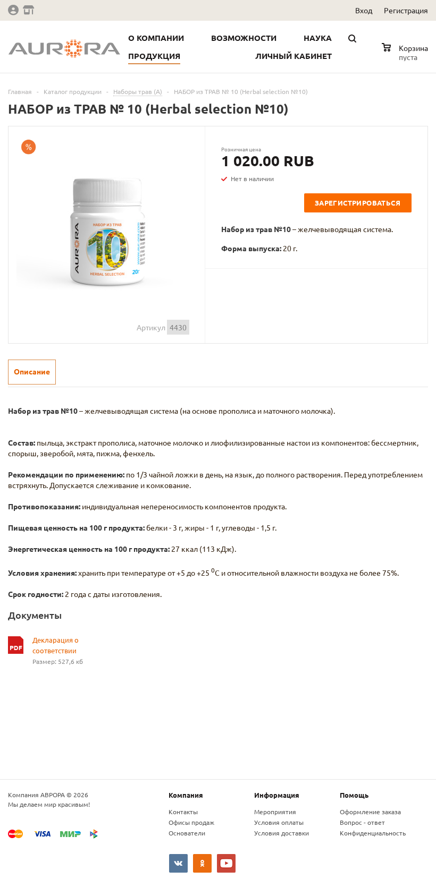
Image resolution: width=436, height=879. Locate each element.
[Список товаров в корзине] (406, 55)
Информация (276, 794)
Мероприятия (275, 811)
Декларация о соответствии (55, 645)
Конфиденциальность (373, 833)
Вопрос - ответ (362, 822)
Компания (186, 794)
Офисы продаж (191, 822)
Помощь (354, 794)
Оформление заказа (370, 811)
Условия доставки (281, 833)
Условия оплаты (279, 822)
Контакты (183, 811)
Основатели (187, 833)
